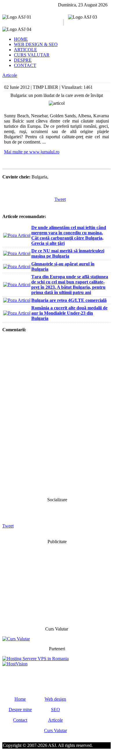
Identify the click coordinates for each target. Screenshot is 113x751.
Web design (55, 699)
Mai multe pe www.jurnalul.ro (31, 151)
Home (20, 699)
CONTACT (25, 65)
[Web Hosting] (15, 663)
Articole (9, 75)
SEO (55, 709)
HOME (21, 39)
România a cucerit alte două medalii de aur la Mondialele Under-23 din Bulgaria (69, 313)
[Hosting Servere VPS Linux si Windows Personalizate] (35, 658)
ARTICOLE (25, 49)
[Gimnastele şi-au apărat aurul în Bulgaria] (16, 266)
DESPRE (23, 60)
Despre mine (20, 709)
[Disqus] (56, 414)
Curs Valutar (55, 730)
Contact (20, 720)
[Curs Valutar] (16, 638)
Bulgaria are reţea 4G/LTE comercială (69, 300)
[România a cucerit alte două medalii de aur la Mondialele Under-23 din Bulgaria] (16, 313)
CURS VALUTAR (32, 54)
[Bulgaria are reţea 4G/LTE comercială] (16, 300)
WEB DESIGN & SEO (36, 44)
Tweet (60, 199)
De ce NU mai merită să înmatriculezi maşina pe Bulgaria (67, 253)
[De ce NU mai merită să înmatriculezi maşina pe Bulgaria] (16, 253)
